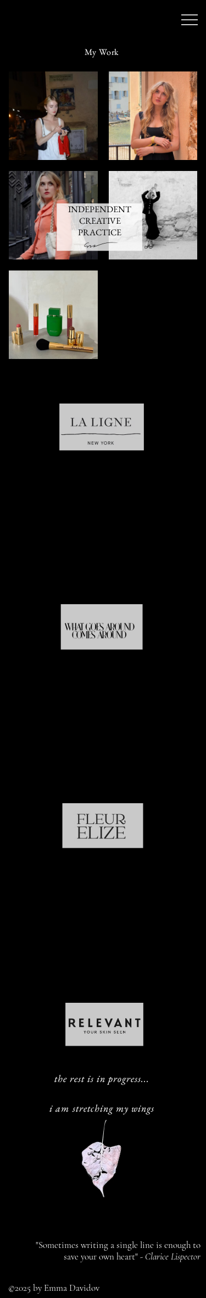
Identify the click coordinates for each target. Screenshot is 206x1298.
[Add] (105, 169)
